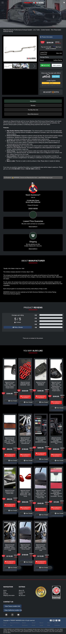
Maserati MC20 (49, 624)
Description (33, 101)
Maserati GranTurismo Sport (15, 624)
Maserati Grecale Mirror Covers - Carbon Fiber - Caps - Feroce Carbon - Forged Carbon (9, 385)
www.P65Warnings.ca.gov (45, 177)
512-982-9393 (16, 169)
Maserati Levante (41, 624)
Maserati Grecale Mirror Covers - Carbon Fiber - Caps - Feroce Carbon (25, 547)
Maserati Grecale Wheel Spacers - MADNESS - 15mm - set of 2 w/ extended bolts (40, 547)
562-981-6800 (30, 169)
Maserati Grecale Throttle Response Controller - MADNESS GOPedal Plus (56, 440)
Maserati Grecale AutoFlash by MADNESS (40, 383)
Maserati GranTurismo (25, 624)
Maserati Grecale (33, 624)
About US (21, 590)
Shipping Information (9, 595)
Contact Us (22, 592)
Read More (32, 227)
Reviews (33, 105)
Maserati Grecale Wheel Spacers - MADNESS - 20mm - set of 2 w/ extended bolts (9, 547)
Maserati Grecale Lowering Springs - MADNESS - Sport (25, 383)
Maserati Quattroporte (57, 624)
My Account (22, 595)
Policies (21, 594)
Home (5, 590)
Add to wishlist (57, 65)
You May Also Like (33, 110)
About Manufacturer (33, 114)
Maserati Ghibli (5, 624)
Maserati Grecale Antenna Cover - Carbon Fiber (9, 492)
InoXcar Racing (58, 60)
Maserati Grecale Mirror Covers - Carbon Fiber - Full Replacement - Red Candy (25, 493)
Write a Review (18, 327)
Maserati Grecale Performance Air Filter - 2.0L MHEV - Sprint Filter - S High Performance (9, 440)
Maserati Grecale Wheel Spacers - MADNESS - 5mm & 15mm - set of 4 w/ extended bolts (25, 440)
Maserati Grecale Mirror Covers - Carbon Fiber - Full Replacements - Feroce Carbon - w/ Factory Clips (40, 494)
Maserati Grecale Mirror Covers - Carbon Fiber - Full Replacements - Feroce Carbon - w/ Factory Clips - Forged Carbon (56, 386)
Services (5, 594)
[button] (35, 49)
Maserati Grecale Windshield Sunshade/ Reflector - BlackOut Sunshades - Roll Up (56, 493)
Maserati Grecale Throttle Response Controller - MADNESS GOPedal (40, 440)
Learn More (56, 76)
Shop (4, 592)
